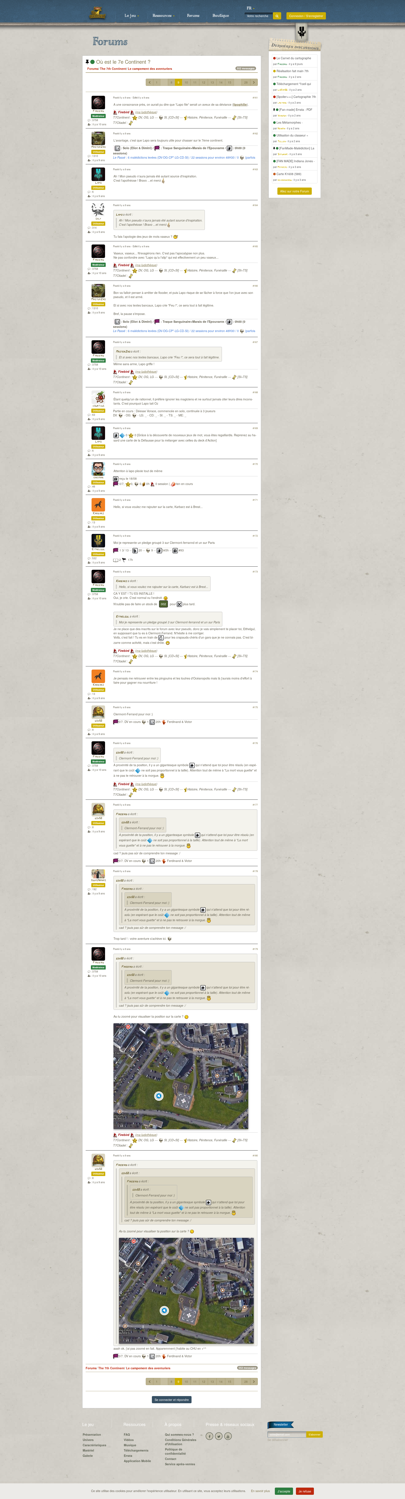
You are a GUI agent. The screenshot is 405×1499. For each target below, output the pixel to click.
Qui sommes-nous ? (179, 1434)
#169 (255, 428)
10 (186, 82)
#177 (255, 804)
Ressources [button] (163, 16)
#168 (255, 392)
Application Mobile (137, 1461)
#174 (255, 671)
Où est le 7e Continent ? (122, 61)
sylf (98, 218)
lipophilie (240, 104)
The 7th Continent (113, 68)
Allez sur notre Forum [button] (294, 191)
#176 (255, 743)
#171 (255, 499)
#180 (255, 1155)
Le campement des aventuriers (150, 68)
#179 (255, 949)
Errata (128, 1455)
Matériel (88, 1450)
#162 (255, 133)
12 (203, 82)
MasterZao (98, 147)
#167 (255, 342)
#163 (255, 169)
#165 (255, 246)
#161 (255, 97)
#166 (255, 285)
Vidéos (129, 1440)
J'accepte (284, 1491)
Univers (88, 1440)
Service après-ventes (180, 1464)
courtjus (98, 406)
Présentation (92, 1434)
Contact (170, 1459)
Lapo (98, 183)
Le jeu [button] (131, 16)
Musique (130, 1445)
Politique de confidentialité (175, 1451)
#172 (255, 535)
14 (221, 82)
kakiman (98, 477)
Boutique (221, 16)
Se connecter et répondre (172, 1400)
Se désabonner (277, 1440)
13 (212, 82)
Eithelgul (98, 549)
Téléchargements (136, 1450)
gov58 (98, 720)
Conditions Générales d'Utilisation (180, 1442)
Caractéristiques (94, 1445)
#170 (255, 464)
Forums (193, 16)
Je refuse (305, 1491)
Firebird (98, 111)
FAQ (127, 1434)
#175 (255, 707)
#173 (255, 571)
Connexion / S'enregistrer (306, 16)
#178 (255, 871)
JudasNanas (98, 880)
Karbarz (98, 513)
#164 (255, 205)
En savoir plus (261, 1491)
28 (246, 82)
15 (229, 82)
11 (195, 82)
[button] (250, 8)
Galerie (88, 1455)
